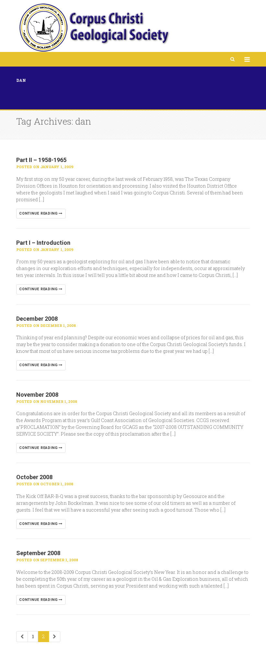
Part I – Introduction (43, 242)
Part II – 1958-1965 (41, 159)
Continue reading (39, 213)
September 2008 (38, 553)
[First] (22, 636)
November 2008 (37, 394)
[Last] (54, 636)
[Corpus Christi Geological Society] (93, 27)
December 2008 (37, 318)
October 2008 (34, 477)
